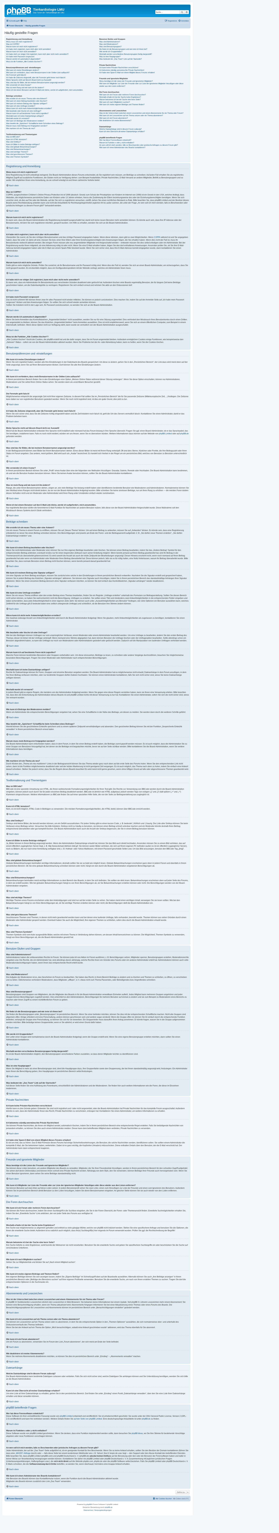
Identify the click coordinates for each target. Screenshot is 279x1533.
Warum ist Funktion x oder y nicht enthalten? (116, 143)
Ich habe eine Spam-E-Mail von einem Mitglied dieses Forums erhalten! (127, 72)
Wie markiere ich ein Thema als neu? (20, 128)
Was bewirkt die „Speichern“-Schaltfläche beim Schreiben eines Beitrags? (35, 123)
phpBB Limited (165, 433)
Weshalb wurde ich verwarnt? (17, 118)
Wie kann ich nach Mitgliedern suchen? (114, 102)
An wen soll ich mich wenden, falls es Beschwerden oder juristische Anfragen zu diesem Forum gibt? (138, 145)
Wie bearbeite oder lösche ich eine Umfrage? (23, 111)
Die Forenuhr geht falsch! (16, 75)
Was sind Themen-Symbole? (17, 157)
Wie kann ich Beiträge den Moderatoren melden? (25, 121)
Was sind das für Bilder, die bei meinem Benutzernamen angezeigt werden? (35, 82)
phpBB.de (184, 433)
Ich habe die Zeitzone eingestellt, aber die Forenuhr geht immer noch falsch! (35, 77)
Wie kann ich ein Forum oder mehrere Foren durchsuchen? (122, 95)
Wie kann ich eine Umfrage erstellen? (20, 106)
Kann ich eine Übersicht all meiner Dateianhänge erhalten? (122, 131)
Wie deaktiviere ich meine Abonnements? (115, 120)
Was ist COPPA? (12, 44)
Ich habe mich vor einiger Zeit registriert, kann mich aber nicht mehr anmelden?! (37, 54)
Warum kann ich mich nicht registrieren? (22, 46)
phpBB (89, 1504)
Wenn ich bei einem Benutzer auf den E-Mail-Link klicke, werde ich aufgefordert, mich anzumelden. (44, 90)
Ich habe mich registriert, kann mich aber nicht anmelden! (28, 49)
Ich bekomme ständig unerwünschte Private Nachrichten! (121, 70)
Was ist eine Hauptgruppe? (109, 56)
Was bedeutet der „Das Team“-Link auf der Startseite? (120, 59)
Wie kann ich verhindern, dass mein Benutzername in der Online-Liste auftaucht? (37, 72)
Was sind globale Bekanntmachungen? (21, 147)
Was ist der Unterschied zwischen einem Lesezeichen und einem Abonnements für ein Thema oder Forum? (141, 113)
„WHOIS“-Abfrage (23, 1453)
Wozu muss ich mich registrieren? (19, 42)
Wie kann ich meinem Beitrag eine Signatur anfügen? (26, 103)
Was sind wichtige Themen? (17, 152)
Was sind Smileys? (13, 142)
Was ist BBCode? (13, 137)
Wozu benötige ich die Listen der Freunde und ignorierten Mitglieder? (126, 81)
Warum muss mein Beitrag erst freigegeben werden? (26, 126)
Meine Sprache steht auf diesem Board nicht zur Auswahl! (28, 80)
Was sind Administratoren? (109, 42)
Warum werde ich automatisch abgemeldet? (23, 59)
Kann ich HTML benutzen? (16, 139)
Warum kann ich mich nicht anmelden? (21, 51)
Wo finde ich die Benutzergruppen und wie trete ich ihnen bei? (123, 49)
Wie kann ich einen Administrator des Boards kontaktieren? (122, 147)
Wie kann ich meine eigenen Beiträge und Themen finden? (122, 104)
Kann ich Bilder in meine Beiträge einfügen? (23, 144)
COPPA (157, 237)
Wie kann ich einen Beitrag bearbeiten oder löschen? (26, 101)
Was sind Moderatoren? (108, 44)
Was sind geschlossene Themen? (19, 154)
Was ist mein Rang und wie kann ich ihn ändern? (25, 87)
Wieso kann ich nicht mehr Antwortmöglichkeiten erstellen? (29, 108)
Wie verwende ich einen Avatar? (18, 85)
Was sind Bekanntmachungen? (18, 149)
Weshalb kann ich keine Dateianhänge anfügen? (25, 116)
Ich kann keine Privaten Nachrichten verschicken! (118, 67)
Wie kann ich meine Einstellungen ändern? (22, 70)
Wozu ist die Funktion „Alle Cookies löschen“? (24, 61)
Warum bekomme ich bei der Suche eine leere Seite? (120, 99)
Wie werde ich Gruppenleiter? (110, 51)
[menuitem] (23, 21)
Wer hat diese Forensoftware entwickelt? (115, 140)
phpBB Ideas (137, 1433)
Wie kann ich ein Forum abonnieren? (113, 118)
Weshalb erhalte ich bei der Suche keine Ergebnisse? (120, 97)
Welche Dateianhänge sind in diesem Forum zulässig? (120, 129)
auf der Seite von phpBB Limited (88, 1419)
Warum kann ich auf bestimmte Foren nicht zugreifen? (27, 113)
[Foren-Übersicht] (19, 10)
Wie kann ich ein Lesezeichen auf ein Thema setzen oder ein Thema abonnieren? (131, 115)
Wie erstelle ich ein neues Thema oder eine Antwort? (26, 98)
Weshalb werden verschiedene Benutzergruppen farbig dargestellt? (125, 54)
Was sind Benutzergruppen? (110, 46)
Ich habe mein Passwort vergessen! (20, 56)
